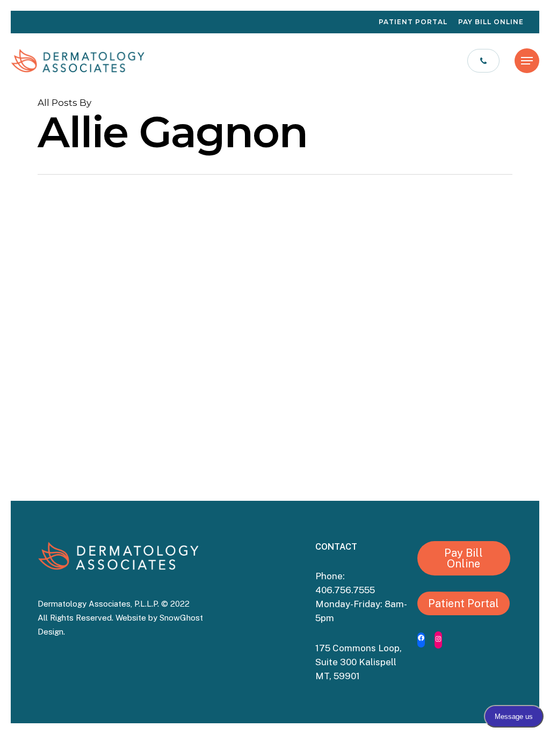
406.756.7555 (346, 590)
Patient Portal (463, 603)
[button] (527, 60)
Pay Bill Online (463, 558)
